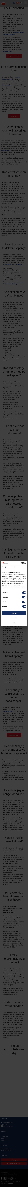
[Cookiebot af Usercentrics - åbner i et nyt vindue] (20, 563)
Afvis (14, 623)
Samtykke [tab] (5, 567)
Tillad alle (14, 613)
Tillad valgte (14, 618)
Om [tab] (23, 567)
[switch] (24, 597)
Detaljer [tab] (14, 567)
